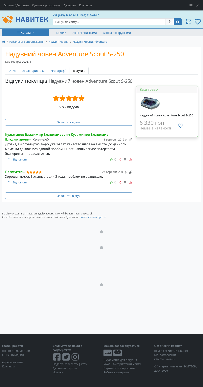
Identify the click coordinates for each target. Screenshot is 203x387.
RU (191, 5)
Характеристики (33, 71)
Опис (12, 71)
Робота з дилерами (116, 372)
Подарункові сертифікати (70, 364)
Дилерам (70, 5)
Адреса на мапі (12, 362)
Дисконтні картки (65, 368)
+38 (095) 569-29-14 (65, 15)
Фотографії (58, 71)
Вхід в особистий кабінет (171, 351)
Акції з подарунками (117, 33)
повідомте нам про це (93, 217)
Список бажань (164, 359)
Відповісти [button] (19, 159)
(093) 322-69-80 (89, 15)
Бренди (61, 33)
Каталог (26, 32)
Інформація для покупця (120, 360)
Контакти (85, 5)
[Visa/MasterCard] (126, 353)
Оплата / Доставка (16, 5)
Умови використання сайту (122, 364)
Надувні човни (59, 41)
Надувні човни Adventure (90, 41)
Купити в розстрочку (46, 5)
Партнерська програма (119, 368)
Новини (58, 372)
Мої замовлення (165, 355)
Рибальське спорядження (26, 41)
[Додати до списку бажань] (181, 125)
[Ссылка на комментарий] (130, 139)
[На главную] (3, 41)
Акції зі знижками (85, 33)
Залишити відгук (68, 122)
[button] (188, 22)
